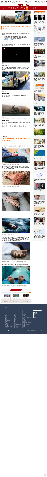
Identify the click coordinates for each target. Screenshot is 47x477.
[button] (29, 292)
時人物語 (24, 313)
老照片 (15, 323)
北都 (3, 8)
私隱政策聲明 (36, 314)
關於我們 (35, 317)
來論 (24, 326)
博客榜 (33, 8)
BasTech (45, 1)
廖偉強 (15, 320)
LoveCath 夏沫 (25, 316)
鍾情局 (6, 313)
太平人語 (15, 318)
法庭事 (16, 8)
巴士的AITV (5, 2)
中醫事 (22, 8)
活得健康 (6, 321)
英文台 (17, 2)
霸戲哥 (15, 316)
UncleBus (6, 322)
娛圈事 (26, 2)
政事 (11, 8)
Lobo (5, 318)
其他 (35, 8)
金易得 (24, 319)
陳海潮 (24, 325)
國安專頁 (2, 2)
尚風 (15, 319)
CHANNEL (23, 1)
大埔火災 (6, 8)
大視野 (27, 8)
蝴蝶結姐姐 (16, 327)
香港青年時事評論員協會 (27, 317)
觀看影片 (3, 63)
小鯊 (15, 315)
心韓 (28, 2)
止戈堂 (15, 314)
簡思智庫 (24, 321)
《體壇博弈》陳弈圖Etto (27, 324)
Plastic (30, 1)
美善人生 (36, 2)
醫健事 (24, 8)
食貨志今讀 (16, 326)
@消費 (31, 8)
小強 (5, 316)
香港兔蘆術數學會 (7, 320)
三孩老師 (24, 320)
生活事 (42, 2)
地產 (20, 8)
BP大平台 (9, 2)
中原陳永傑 (6, 323)
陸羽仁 (6, 315)
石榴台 (19, 2)
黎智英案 (9, 8)
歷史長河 (39, 2)
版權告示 (35, 312)
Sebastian (6, 314)
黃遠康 (6, 319)
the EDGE (13, 2)
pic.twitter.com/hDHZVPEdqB (8, 39)
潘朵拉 (15, 321)
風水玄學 (6, 317)
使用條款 (35, 313)
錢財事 (18, 8)
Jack (24, 318)
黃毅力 (24, 315)
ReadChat (6, 325)
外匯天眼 (24, 314)
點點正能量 (6, 324)
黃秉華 (15, 317)
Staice (15, 322)
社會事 (13, 8)
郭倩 (15, 313)
